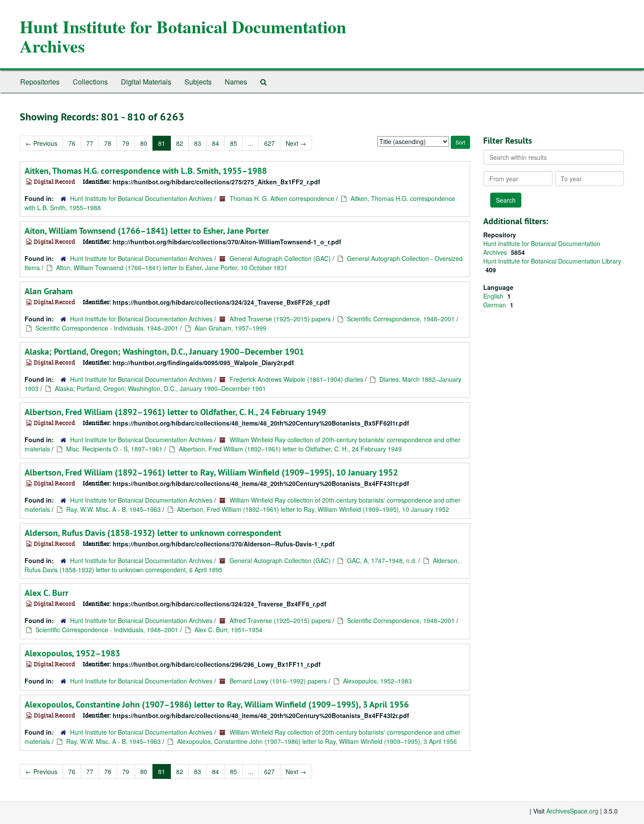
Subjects (198, 82)
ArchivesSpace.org (572, 810)
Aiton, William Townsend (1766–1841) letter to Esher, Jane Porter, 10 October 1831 (171, 267)
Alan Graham (49, 291)
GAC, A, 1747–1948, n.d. (382, 560)
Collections (90, 82)
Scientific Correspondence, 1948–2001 (401, 318)
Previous (41, 143)
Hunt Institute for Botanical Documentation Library (552, 261)
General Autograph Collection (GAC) (280, 258)
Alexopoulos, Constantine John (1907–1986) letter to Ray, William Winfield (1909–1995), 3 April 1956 (217, 704)
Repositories (40, 82)
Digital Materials (146, 82)
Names (236, 82)
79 (125, 143)
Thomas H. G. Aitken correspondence (282, 198)
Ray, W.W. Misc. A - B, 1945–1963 (113, 509)
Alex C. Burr (46, 593)
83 (197, 143)
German (495, 304)
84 (215, 143)
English (494, 296)
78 (107, 143)
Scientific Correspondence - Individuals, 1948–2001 (106, 328)
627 (269, 143)
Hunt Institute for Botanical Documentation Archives (183, 36)
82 (179, 143)
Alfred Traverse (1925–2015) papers (280, 318)
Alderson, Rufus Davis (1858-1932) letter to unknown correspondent (153, 533)
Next (296, 143)
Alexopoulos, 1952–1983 (72, 653)
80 (143, 143)
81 (161, 143)
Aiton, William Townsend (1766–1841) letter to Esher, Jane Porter (147, 230)
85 (233, 143)
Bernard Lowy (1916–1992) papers (278, 680)
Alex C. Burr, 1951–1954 (228, 629)
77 (89, 143)
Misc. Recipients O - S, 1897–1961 (114, 448)
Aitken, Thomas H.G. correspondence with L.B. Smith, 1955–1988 (146, 170)
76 (71, 143)
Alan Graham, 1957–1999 (230, 328)
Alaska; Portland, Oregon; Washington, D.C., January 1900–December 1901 (164, 351)
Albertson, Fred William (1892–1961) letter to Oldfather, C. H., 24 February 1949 (175, 412)
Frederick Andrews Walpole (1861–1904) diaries (296, 379)
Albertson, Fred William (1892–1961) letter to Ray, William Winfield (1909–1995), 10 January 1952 (211, 472)
